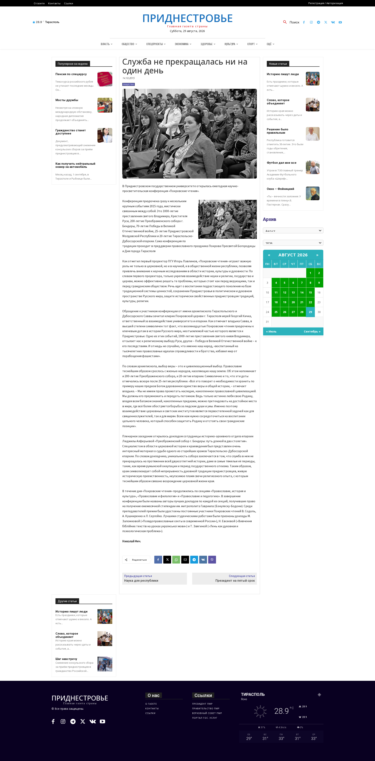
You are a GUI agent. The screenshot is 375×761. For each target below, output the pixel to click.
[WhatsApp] (176, 560)
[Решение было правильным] (313, 134)
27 (293, 312)
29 (310, 312)
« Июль (271, 331)
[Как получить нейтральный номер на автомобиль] (104, 168)
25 (276, 312)
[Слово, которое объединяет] (104, 638)
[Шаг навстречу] (104, 664)
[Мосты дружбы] (104, 105)
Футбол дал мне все (281, 162)
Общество (128, 84)
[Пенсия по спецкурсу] (104, 79)
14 (301, 292)
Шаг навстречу (66, 659)
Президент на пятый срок (235, 580)
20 (293, 302)
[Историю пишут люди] (104, 616)
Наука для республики (141, 580)
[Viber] (212, 560)
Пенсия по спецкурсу (71, 74)
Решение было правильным (277, 131)
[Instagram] (311, 22)
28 (301, 312)
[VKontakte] (333, 22)
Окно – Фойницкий (280, 189)
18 (276, 302)
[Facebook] (304, 22)
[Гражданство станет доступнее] (104, 135)
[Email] (185, 560)
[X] (325, 22)
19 (284, 302)
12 (284, 292)
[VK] (203, 560)
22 (310, 302)
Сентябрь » (312, 331)
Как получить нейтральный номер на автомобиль (75, 165)
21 (301, 302)
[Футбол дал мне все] (313, 167)
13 (293, 292)
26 (284, 312)
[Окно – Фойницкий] (313, 193)
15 (310, 292)
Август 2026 (293, 255)
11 (276, 292)
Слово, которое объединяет (66, 635)
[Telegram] (318, 22)
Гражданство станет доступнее (70, 132)
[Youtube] (340, 22)
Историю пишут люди (71, 611)
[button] (289, 22)
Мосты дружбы (66, 100)
